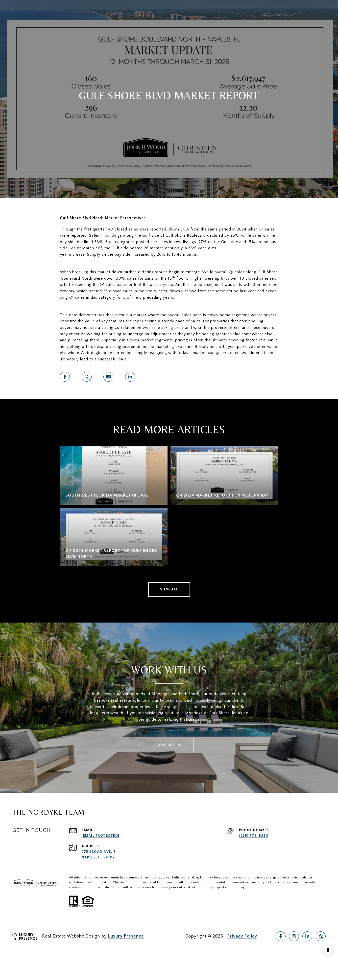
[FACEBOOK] (281, 936)
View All (169, 589)
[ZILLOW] (321, 936)
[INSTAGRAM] (294, 936)
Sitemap (239, 887)
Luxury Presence (126, 936)
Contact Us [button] (169, 745)
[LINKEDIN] (307, 936)
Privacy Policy (242, 936)
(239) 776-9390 (253, 836)
